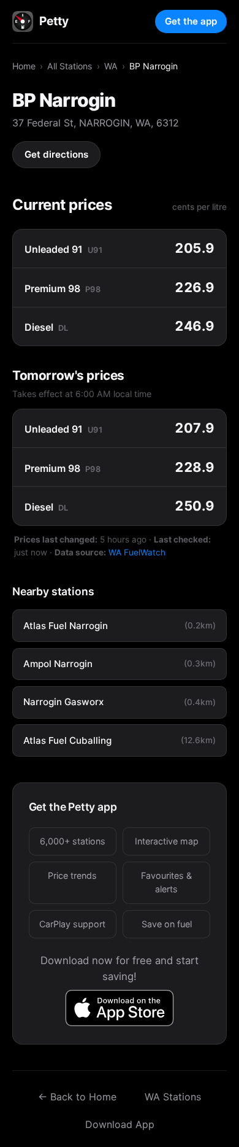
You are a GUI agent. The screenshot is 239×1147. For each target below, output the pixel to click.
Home (24, 66)
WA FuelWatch (136, 552)
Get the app (191, 21)
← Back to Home (77, 1097)
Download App (119, 1124)
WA (111, 66)
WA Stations (173, 1097)
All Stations (69, 66)
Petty (53, 21)
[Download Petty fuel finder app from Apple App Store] (120, 1008)
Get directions (56, 154)
